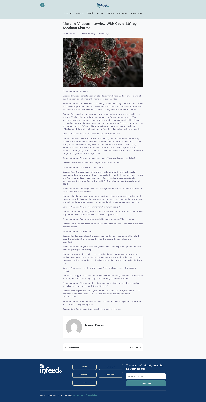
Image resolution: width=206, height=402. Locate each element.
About (84, 367)
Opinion (110, 13)
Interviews (122, 13)
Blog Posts (110, 375)
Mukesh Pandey (88, 33)
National (68, 13)
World (90, 13)
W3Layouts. (78, 395)
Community (103, 33)
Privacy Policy (91, 395)
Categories (84, 375)
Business (80, 13)
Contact (111, 367)
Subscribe (146, 383)
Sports (100, 13)
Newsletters (136, 13)
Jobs (84, 382)
